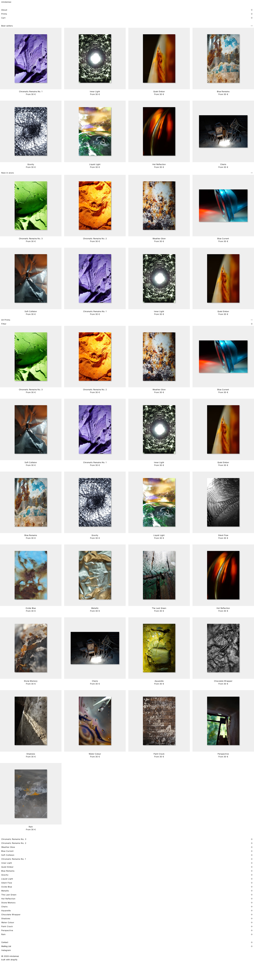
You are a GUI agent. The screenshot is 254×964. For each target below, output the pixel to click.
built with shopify (9, 959)
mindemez (6, 2)
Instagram (6, 950)
